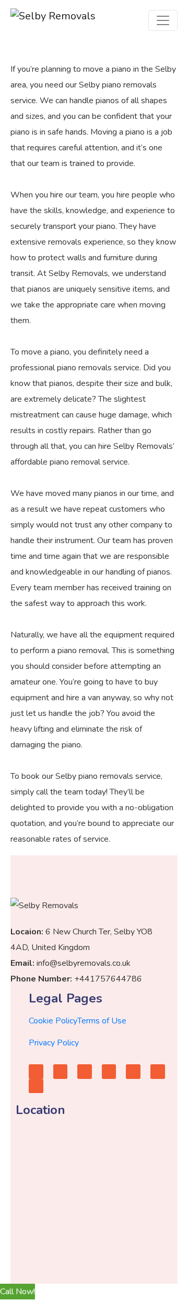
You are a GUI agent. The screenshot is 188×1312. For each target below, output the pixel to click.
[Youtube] (60, 1071)
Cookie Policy (53, 1021)
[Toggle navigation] (163, 20)
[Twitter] (84, 1071)
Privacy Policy (54, 1043)
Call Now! (17, 1291)
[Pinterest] (36, 1086)
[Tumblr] (133, 1071)
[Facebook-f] (36, 1071)
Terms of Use (101, 1021)
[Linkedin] (157, 1071)
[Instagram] (109, 1071)
